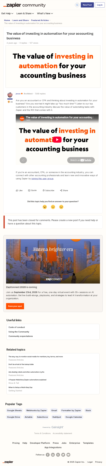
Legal (90, 462)
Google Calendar (74, 417)
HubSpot (56, 417)
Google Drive (13, 417)
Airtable (28, 417)
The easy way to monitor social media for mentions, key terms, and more (36, 356)
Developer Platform (40, 443)
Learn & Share (23, 13)
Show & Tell (14, 383)
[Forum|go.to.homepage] (25, 5)
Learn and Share (21, 20)
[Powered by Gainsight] (53, 428)
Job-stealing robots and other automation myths (26, 372)
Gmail (54, 410)
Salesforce (42, 417)
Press (56, 443)
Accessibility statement (62, 433)
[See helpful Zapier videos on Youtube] (68, 455)
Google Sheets (14, 410)
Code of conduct (17, 327)
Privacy (98, 462)
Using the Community (19, 332)
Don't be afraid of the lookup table (21, 364)
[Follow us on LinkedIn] (53, 455)
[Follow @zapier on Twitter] (63, 455)
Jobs (64, 443)
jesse (18, 93)
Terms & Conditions (42, 433)
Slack (88, 410)
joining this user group (42, 178)
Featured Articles (40, 20)
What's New (43, 13)
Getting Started (15, 390)
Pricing (16, 443)
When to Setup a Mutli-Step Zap (20, 387)
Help (24, 443)
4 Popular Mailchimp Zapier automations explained (27, 380)
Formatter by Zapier (71, 410)
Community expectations (21, 336)
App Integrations (53, 447)
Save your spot (15, 306)
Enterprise (74, 443)
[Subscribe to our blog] (58, 455)
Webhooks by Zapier (36, 410)
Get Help (6, 13)
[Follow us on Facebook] (48, 455)
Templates (88, 443)
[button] (87, 5)
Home (7, 20)
